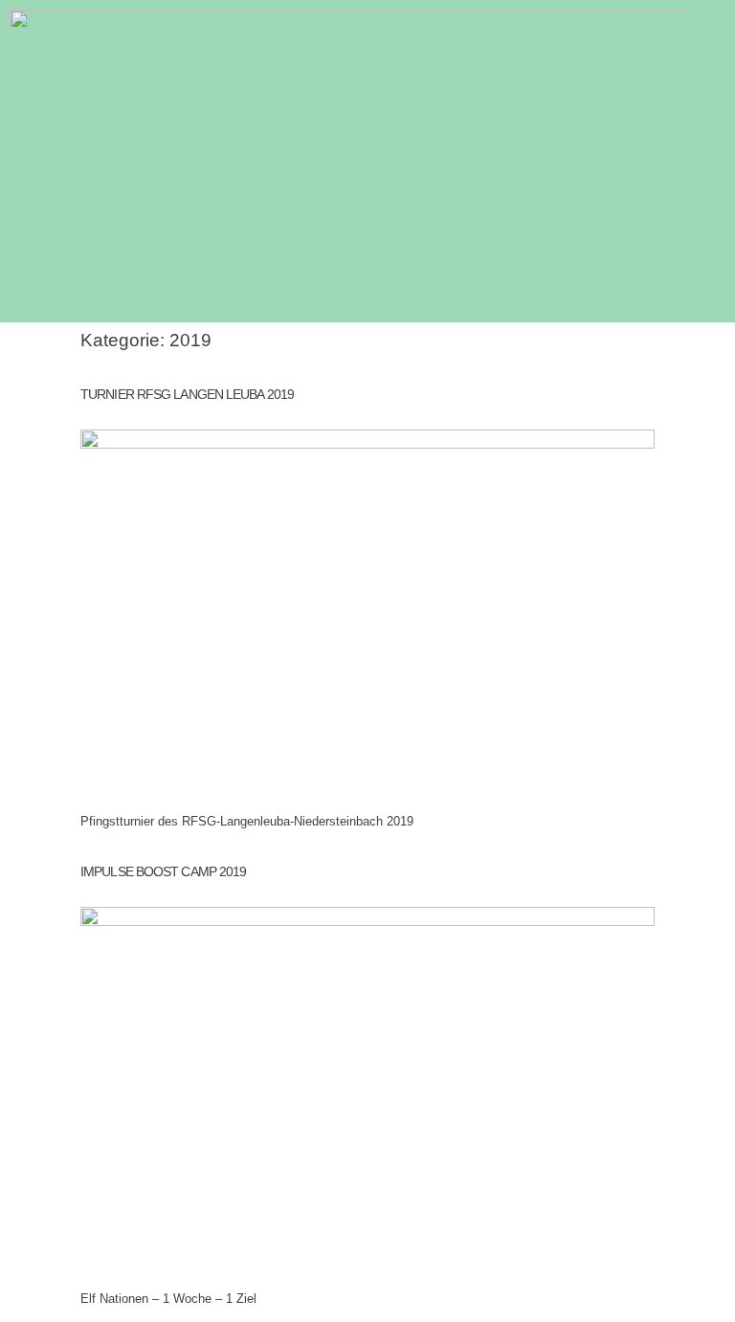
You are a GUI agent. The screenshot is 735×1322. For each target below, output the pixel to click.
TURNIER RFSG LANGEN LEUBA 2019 (187, 394)
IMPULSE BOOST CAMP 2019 (163, 871)
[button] (721, 306)
